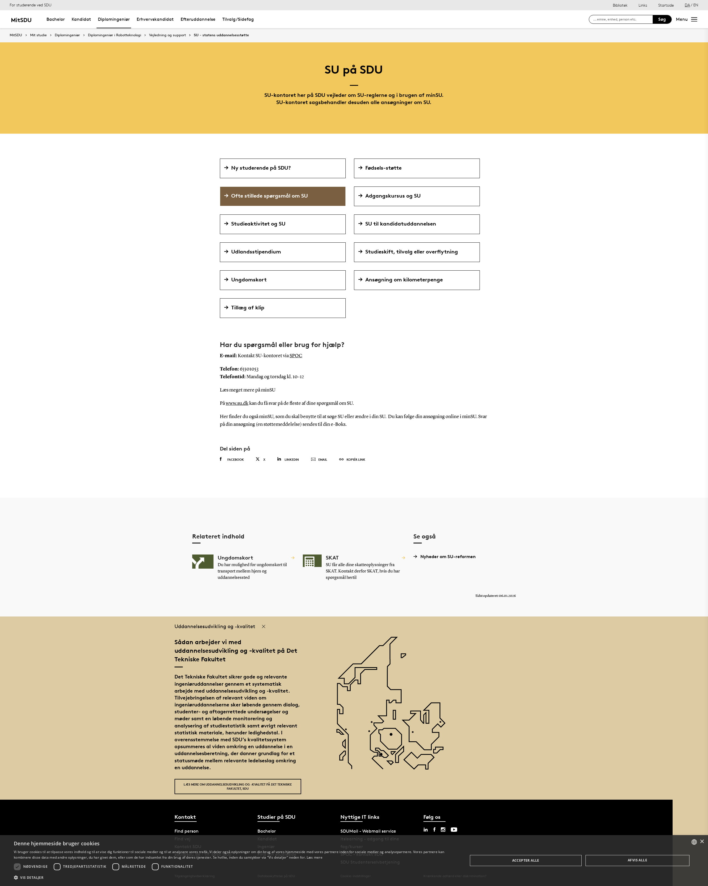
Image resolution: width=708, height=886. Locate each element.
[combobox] (694, 842)
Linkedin (292, 459)
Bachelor (55, 19)
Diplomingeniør (114, 19)
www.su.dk (237, 403)
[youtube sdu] (454, 829)
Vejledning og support (167, 35)
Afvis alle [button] (637, 860)
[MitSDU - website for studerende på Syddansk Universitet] (21, 19)
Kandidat (81, 19)
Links (643, 5)
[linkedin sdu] (425, 829)
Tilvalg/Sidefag (238, 19)
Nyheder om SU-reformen (448, 556)
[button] (234, 877)
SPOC (296, 355)
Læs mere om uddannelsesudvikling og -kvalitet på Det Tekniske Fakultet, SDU (238, 786)
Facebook (235, 459)
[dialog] (354, 860)
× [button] (702, 842)
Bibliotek (620, 5)
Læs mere (314, 857)
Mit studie (38, 35)
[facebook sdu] (434, 829)
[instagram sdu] (443, 829)
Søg (662, 19)
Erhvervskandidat (155, 19)
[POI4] (393, 736)
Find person (187, 831)
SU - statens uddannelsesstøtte (221, 35)
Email (322, 459)
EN (695, 4)
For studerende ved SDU (30, 4)
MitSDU (16, 35)
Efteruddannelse (198, 19)
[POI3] (383, 756)
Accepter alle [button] (525, 860)
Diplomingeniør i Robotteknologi (114, 35)
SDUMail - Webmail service (368, 831)
